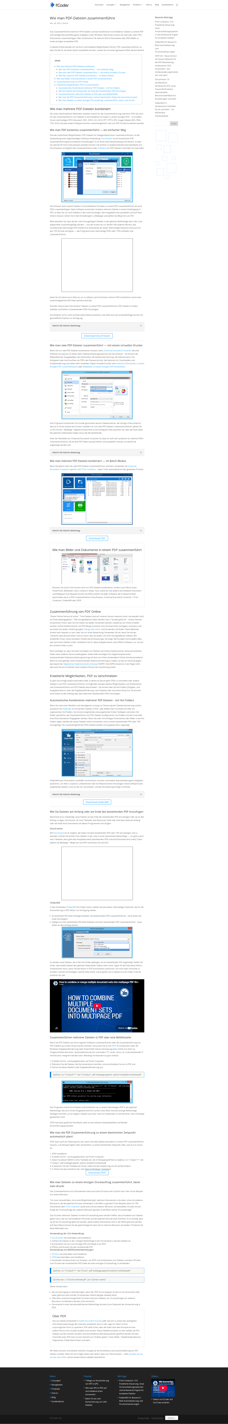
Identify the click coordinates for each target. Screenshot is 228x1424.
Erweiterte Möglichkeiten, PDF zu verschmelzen (78, 85)
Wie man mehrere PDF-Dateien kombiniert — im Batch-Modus (86, 75)
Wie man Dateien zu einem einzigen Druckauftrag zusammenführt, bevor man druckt (97, 100)
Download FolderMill (97, 802)
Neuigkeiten (125, 5)
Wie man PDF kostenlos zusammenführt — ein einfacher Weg (86, 69)
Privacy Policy (144, 1418)
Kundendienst (167, 5)
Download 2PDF (97, 1172)
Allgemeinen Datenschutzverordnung (80, 664)
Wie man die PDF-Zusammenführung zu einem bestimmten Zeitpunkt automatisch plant (98, 97)
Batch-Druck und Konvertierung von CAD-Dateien (96, 1401)
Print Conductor (73, 1206)
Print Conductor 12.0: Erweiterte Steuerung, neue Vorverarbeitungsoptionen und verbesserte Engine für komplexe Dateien (131, 1387)
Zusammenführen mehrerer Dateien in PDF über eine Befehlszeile (88, 94)
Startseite (99, 5)
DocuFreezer (106, 138)
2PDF (114, 1046)
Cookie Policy (157, 1418)
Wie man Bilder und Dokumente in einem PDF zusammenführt (84, 78)
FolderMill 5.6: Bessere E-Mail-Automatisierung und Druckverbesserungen (131, 1400)
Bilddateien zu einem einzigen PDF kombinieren (104, 366)
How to (149, 5)
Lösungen (110, 5)
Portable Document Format (89, 1321)
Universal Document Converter (117, 350)
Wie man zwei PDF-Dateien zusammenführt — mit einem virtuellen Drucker (92, 72)
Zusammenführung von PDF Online (72, 81)
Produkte (137, 5)
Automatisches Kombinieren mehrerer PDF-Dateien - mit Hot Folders (89, 88)
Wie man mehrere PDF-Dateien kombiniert (76, 66)
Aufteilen (102, 148)
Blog (157, 5)
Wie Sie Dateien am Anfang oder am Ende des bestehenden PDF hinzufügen (92, 91)
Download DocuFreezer (97, 335)
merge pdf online (92, 629)
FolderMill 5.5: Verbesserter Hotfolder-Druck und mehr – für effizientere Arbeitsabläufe (166, 109)
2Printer (55, 1254)
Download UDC (97, 538)
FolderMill (66, 708)
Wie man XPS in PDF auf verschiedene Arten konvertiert (96, 1391)
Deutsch (171, 1418)
